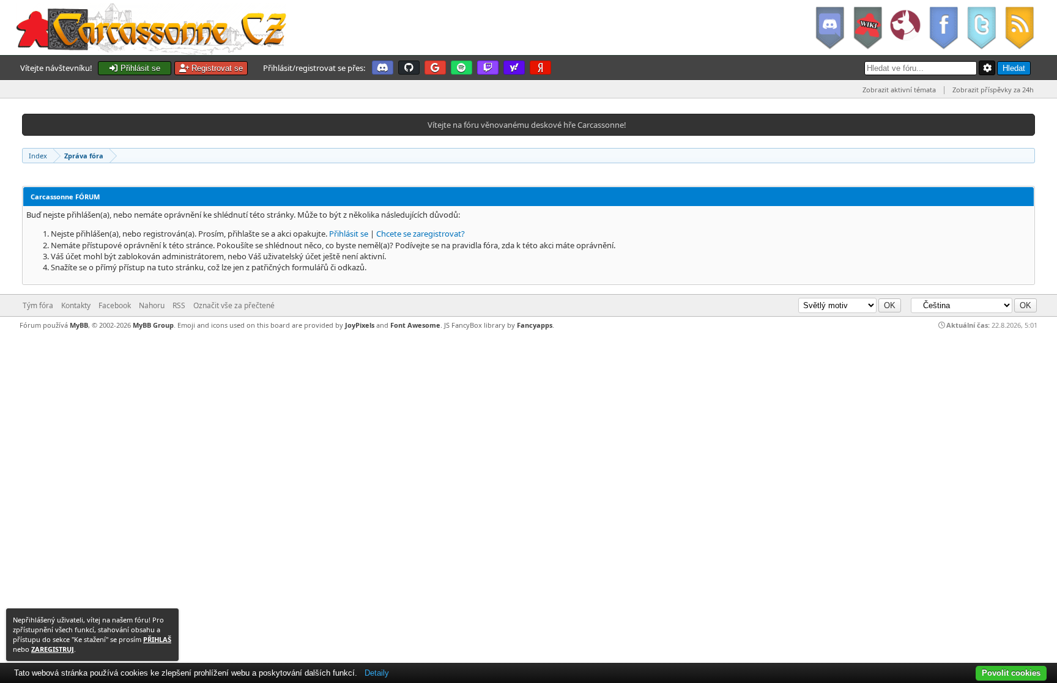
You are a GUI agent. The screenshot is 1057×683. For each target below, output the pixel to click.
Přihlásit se (139, 68)
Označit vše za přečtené (234, 305)
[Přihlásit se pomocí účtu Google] (435, 68)
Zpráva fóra (83, 155)
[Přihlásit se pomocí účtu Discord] (382, 68)
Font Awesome (415, 325)
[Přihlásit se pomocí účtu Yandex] (540, 68)
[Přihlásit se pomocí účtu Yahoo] (514, 68)
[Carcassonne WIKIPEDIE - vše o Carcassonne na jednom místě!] (867, 27)
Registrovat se (216, 68)
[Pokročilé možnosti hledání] (987, 68)
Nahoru (152, 305)
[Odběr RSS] (1020, 27)
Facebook (114, 305)
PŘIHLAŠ (157, 639)
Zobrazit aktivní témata (899, 89)
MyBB (79, 325)
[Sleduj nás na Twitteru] (981, 27)
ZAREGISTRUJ (52, 649)
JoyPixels (359, 325)
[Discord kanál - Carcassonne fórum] (829, 27)
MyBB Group (153, 325)
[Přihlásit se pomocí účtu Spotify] (461, 68)
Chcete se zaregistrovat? (420, 233)
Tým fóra (38, 305)
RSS (178, 305)
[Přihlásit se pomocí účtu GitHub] (409, 68)
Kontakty (76, 305)
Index (38, 155)
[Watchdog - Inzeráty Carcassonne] (905, 27)
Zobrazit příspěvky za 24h (993, 89)
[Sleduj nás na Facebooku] (943, 27)
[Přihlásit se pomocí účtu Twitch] (488, 68)
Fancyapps (534, 325)
